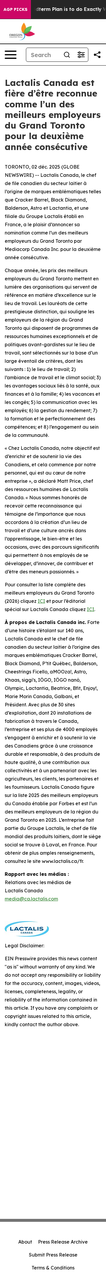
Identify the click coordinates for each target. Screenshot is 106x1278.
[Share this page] (97, 55)
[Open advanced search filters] (81, 54)
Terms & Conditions (53, 1268)
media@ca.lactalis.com (31, 899)
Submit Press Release (53, 1255)
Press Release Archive (63, 1242)
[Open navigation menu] (10, 55)
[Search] (67, 54)
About (25, 1242)
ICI (41, 601)
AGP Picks (15, 9)
